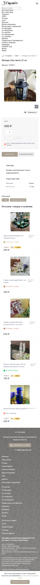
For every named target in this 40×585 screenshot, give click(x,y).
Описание (9, 154)
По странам (6, 493)
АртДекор (5, 509)
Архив (4, 516)
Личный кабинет (8, 533)
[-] (5, 132)
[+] (13, 132)
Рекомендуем (7, 466)
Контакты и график (9, 520)
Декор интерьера (18, 200)
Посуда (4, 463)
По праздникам (8, 500)
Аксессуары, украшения (11, 482)
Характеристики (26, 154)
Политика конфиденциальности (18, 569)
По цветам (6, 487)
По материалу (7, 497)
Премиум (5, 506)
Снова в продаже (8, 469)
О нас (4, 524)
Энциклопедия (7, 527)
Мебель (5, 479)
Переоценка (6, 460)
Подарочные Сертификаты (12, 503)
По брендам (6, 490)
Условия (5, 530)
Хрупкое (5, 513)
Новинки (5, 457)
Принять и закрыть (20, 582)
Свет (6, 200)
